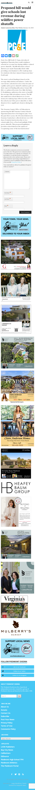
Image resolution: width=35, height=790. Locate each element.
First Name (7, 192)
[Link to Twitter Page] (16, 773)
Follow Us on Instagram (19, 675)
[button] (29, 2)
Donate (4, 710)
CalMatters (5, 753)
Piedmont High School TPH (12, 759)
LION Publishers (8, 747)
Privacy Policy (6, 723)
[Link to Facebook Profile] (12, 773)
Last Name (7, 198)
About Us (5, 707)
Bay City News (7, 750)
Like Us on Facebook (19, 667)
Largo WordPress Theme (18, 783)
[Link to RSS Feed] (23, 773)
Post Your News (7, 719)
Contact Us (5, 713)
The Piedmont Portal (9, 766)
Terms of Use (6, 726)
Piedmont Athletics (9, 763)
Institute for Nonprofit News (17, 785)
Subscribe (5, 716)
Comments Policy (16, 162)
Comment (7, 171)
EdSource (5, 756)
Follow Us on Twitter (19, 671)
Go (19, 696)
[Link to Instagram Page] (20, 773)
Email (6, 205)
